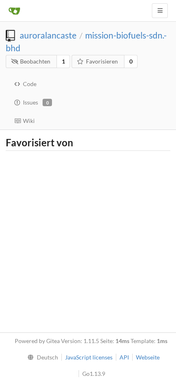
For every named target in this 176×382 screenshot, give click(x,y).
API (124, 357)
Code (29, 83)
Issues (36, 102)
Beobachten (35, 61)
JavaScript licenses (89, 357)
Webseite (148, 357)
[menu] (41, 357)
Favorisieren (102, 61)
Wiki (29, 120)
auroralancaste (48, 35)
